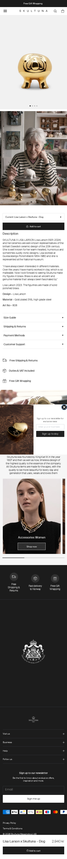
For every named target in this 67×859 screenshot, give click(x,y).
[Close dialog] (64, 407)
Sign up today (50, 434)
